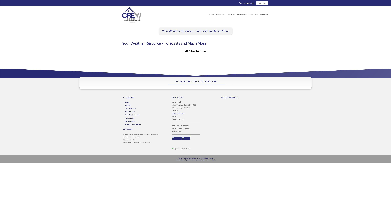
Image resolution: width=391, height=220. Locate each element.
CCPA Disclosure (201, 160)
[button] (246, 3)
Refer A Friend (130, 112)
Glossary (128, 105)
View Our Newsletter (132, 115)
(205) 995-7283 (178, 113)
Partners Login (211, 160)
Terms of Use (129, 118)
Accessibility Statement (133, 124)
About (127, 102)
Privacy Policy (130, 121)
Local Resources (130, 108)
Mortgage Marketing (181, 160)
